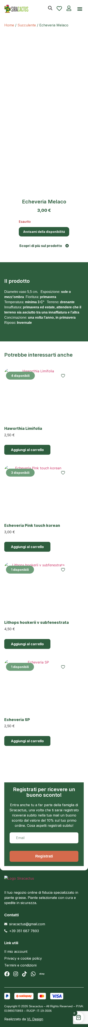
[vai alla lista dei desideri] (59, 8)
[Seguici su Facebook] (7, 974)
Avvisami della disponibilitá (44, 231)
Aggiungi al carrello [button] (27, 450)
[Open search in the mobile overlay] (50, 8)
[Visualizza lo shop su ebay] (42, 974)
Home (9, 25)
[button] (80, 9)
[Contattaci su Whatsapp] (33, 974)
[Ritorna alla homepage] (38, 881)
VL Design (35, 1019)
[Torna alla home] (20, 8)
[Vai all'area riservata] (69, 8)
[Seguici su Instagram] (15, 974)
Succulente (27, 25)
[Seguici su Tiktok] (24, 974)
